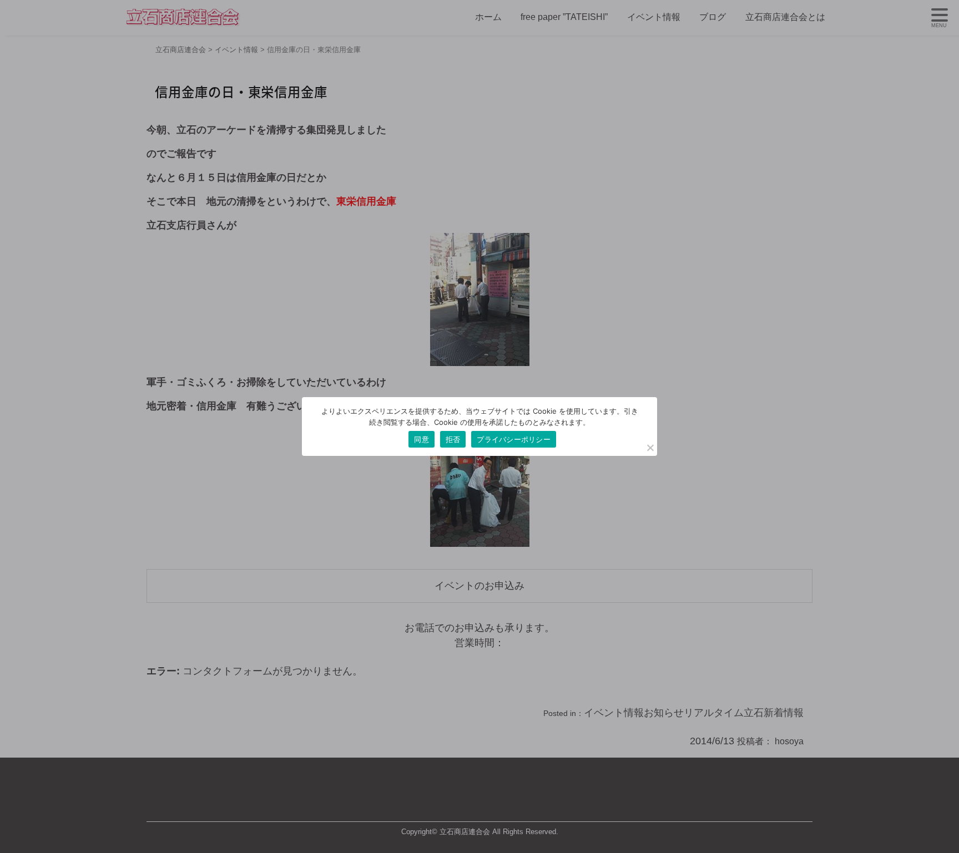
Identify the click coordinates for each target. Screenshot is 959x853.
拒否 (453, 439)
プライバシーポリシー (514, 439)
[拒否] (649, 447)
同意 (421, 439)
